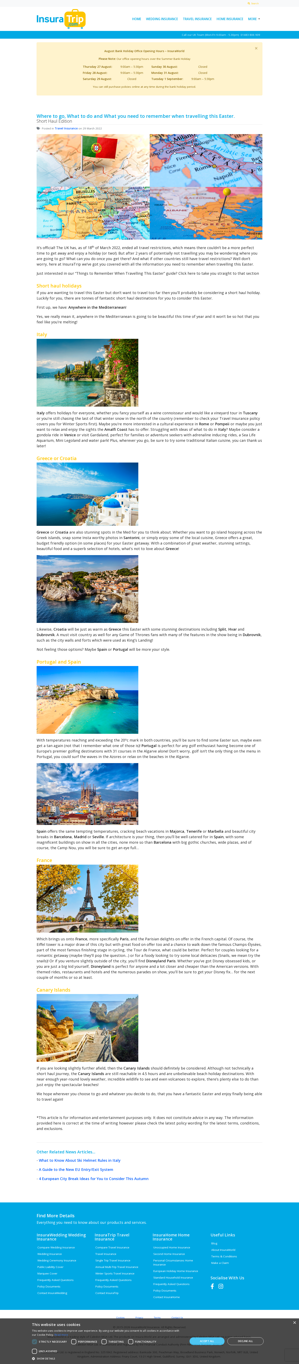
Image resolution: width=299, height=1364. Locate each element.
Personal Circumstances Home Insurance (173, 1262)
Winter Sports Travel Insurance (114, 1273)
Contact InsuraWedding (52, 1293)
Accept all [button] (207, 1341)
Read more (61, 1335)
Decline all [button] (245, 1341)
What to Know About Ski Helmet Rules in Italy (80, 1160)
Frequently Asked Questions (55, 1280)
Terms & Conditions (224, 1256)
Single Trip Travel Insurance (112, 1260)
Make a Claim (220, 1263)
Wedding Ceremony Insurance (56, 1260)
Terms (157, 1317)
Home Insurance (230, 19)
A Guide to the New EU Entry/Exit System (76, 1169)
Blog (214, 1243)
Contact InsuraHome (166, 1297)
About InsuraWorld (223, 1250)
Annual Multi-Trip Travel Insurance (116, 1267)
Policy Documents (48, 1286)
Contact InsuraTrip (107, 1293)
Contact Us (177, 1317)
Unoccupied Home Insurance (171, 1247)
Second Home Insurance (169, 1254)
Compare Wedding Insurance (56, 1247)
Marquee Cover (47, 1273)
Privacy (139, 1317)
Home (136, 19)
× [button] (294, 1322)
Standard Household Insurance (173, 1277)
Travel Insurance (197, 19)
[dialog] (149, 1341)
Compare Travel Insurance (112, 1247)
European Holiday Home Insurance (175, 1271)
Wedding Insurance (162, 19)
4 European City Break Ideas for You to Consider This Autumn (93, 1178)
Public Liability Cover (50, 1267)
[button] (107, 1358)
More (252, 19)
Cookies (120, 1317)
